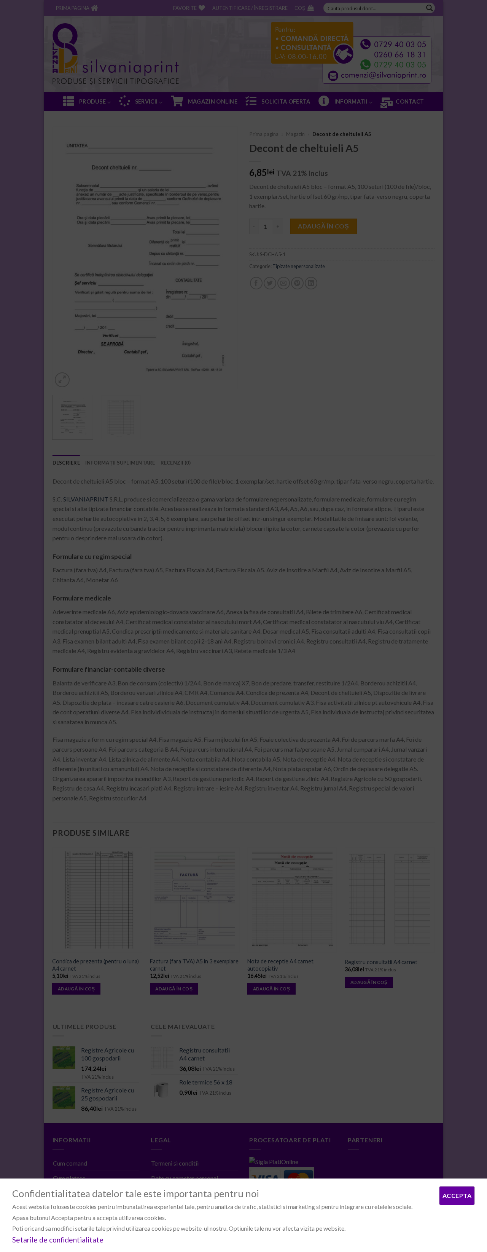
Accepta (456, 1195)
